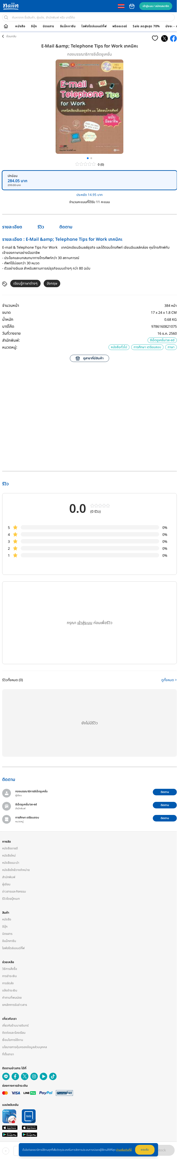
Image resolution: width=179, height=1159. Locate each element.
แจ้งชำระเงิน (9, 990)
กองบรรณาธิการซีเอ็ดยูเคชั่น (89, 54)
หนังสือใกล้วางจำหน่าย (16, 870)
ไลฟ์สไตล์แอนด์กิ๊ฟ (94, 26)
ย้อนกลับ (11, 36)
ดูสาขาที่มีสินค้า (93, 358)
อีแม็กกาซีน (68, 26)
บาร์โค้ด (8, 326)
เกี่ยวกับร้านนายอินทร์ (15, 1025)
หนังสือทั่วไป (119, 347)
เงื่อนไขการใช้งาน (12, 1040)
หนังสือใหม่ (9, 855)
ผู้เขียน (6, 884)
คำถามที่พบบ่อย (12, 997)
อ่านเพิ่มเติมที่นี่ (124, 1150)
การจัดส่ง (8, 983)
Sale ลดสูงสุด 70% (146, 26)
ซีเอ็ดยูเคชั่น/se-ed (162, 340)
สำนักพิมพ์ (8, 877)
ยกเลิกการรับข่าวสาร (14, 1005)
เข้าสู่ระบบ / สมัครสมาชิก (156, 6)
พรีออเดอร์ (119, 26)
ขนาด (6, 313)
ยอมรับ (145, 1150)
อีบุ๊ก (34, 26)
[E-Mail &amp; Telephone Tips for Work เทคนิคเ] (164, 38)
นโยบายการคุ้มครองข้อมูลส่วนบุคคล (24, 1047)
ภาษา (171, 347)
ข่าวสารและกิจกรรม (14, 891)
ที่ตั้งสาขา (8, 1054)
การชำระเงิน (9, 976)
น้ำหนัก (7, 319)
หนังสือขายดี (10, 848)
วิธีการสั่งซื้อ (9, 969)
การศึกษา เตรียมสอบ (147, 347)
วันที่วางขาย (11, 333)
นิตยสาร (48, 26)
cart (131, 6)
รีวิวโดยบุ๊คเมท (11, 898)
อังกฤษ (52, 283)
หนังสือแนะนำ (10, 862)
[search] (6, 17)
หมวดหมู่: (9, 347)
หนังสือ (20, 26)
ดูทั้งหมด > (169, 680)
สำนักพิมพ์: (11, 340)
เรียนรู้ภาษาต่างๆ (25, 283)
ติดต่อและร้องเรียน (14, 1032)
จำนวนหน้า (10, 306)
